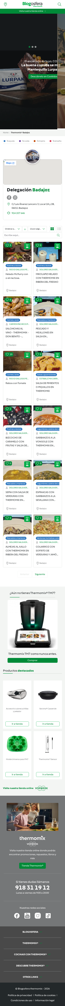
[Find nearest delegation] (5, 4)
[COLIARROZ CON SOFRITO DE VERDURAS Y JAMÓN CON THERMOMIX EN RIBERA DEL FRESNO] (47, 525)
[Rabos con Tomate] (17, 362)
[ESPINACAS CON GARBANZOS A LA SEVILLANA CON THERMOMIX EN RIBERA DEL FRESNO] (47, 471)
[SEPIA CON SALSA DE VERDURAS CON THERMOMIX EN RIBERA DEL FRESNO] (17, 471)
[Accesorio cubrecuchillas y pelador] (17, 693)
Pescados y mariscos (46, 320)
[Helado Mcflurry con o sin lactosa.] (17, 253)
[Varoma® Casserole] (48, 693)
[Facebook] (16, 915)
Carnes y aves (13, 320)
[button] (59, 4)
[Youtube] (27, 915)
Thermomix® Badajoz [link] (20, 132)
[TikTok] (48, 915)
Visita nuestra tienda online (31, 11)
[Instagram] (37, 915)
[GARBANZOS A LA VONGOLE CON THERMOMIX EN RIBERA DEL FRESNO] (47, 416)
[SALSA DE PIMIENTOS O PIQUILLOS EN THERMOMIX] (47, 362)
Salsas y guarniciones (46, 374)
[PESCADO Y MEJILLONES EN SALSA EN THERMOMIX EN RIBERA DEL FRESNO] (47, 307)
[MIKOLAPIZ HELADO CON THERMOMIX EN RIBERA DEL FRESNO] (47, 253)
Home (5, 132)
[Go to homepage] (32, 4)
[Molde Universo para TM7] (17, 744)
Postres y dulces (14, 265)
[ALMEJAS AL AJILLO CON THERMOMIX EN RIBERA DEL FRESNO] (17, 525)
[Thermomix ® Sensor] (48, 744)
